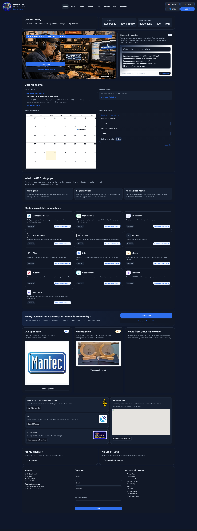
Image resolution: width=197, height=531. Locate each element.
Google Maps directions (121, 438)
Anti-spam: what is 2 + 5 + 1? (83, 497)
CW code (130, 489)
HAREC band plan (133, 496)
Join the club (45, 64)
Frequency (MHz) (108, 119)
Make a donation (132, 481)
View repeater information (37, 440)
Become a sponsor (47, 388)
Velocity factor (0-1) (109, 129)
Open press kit (31, 460)
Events (90, 7)
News (73, 7)
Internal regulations (133, 479)
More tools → (167, 145)
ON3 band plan (132, 491)
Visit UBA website (34, 408)
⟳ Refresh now (164, 73)
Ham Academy (18, 9)
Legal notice (131, 476)
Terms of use (131, 474)
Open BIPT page (33, 424)
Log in (187, 9)
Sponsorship (131, 484)
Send (98, 508)
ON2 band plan (132, 493)
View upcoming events (98, 370)
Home (65, 7)
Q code (129, 486)
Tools (99, 7)
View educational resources (113, 460)
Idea (114, 7)
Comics (82, 7)
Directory (123, 7)
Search (107, 7)
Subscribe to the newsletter (45, 69)
